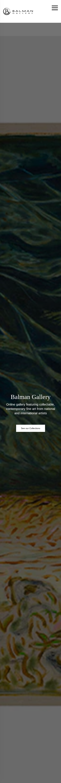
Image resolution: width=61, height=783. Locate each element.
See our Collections (30, 428)
